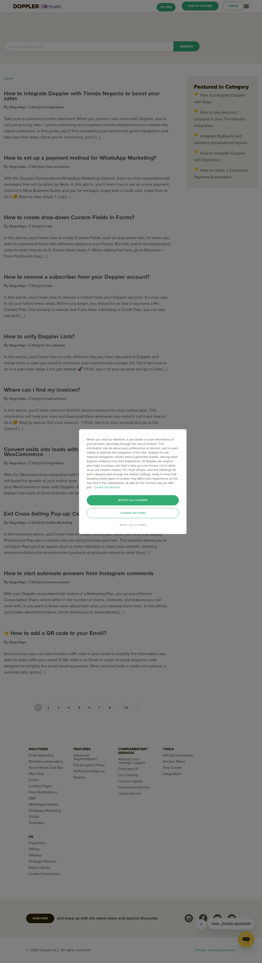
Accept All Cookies (133, 500)
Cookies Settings (133, 513)
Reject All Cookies (133, 525)
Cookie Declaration (107, 487)
